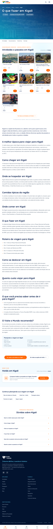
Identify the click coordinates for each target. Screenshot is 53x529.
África (13, 7)
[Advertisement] (26, 26)
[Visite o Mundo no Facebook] (7, 472)
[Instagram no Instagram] (3, 472)
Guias (3, 488)
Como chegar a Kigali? (26, 423)
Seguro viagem (19, 399)
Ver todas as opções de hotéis (37, 357)
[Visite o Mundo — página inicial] (6, 2)
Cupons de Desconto (32, 488)
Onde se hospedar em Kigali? (26, 428)
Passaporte (30, 493)
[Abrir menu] (49, 2)
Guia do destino (12, 40)
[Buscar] (45, 2)
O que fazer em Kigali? (26, 434)
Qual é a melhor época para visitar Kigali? (26, 418)
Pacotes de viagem (8, 399)
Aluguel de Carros (32, 481)
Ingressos (30, 495)
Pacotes (4, 484)
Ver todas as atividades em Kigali (15, 357)
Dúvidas (25, 40)
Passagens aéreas (35, 395)
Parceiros (4, 506)
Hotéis (3, 481)
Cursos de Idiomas (32, 498)
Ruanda (17, 7)
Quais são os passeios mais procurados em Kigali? (26, 439)
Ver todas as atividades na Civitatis (26, 116)
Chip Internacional (32, 484)
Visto (29, 491)
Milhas (29, 486)
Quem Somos (5, 504)
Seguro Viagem (31, 479)
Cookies (45, 522)
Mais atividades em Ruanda (10, 395)
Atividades (8, 7)
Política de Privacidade (7, 514)
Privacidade (40, 522)
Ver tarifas (42, 378)
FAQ (3, 509)
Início (3, 7)
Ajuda (49, 522)
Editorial (4, 511)
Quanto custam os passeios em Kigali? (26, 444)
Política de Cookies (6, 516)
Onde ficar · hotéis (24, 395)
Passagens (4, 486)
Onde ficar (19, 40)
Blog (3, 491)
